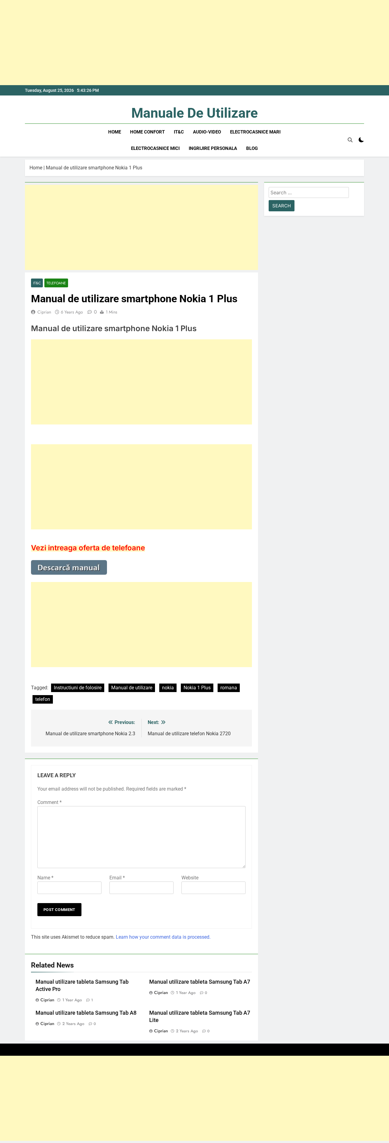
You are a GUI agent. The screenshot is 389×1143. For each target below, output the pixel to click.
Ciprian (44, 312)
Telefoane (56, 283)
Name (45, 878)
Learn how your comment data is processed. (163, 937)
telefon (42, 699)
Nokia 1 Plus (197, 688)
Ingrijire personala (213, 148)
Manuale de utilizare (194, 113)
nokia (168, 688)
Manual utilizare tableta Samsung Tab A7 (199, 982)
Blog (252, 148)
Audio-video (207, 132)
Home (114, 132)
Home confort (147, 132)
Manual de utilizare (131, 688)
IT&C (179, 132)
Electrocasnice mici (155, 148)
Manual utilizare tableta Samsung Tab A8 (86, 1013)
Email (117, 878)
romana (228, 688)
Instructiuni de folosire (78, 688)
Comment (49, 802)
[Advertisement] (182, 42)
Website (189, 878)
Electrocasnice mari (255, 132)
